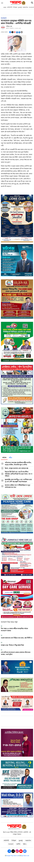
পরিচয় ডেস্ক (9, 26)
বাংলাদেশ (31, 7)
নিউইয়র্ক (15, 7)
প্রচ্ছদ (4, 7)
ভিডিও (24, 844)
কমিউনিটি (9, 7)
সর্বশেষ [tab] (4, 458)
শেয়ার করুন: (4, 32)
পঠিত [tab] (10, 458)
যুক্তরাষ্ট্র (20, 7)
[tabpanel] (17, 474)
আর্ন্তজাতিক (25, 7)
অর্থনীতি (18, 844)
